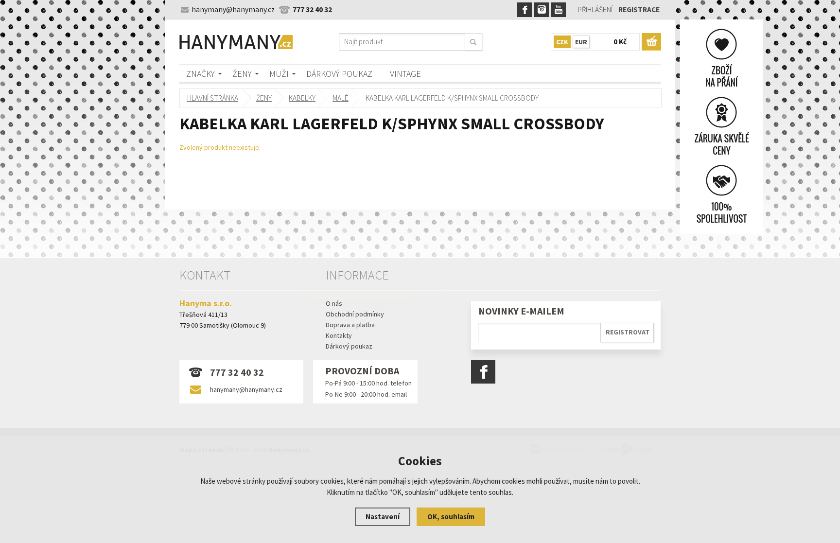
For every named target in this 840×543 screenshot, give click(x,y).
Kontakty (339, 335)
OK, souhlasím (450, 516)
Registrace (639, 9)
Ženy (242, 73)
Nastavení (383, 516)
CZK (562, 41)
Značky (200, 73)
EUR (581, 41)
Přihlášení (595, 9)
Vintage (405, 73)
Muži (279, 73)
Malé (340, 98)
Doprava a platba (350, 324)
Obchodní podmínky (355, 314)
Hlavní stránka (212, 98)
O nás (334, 303)
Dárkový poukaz (339, 73)
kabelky (302, 98)
